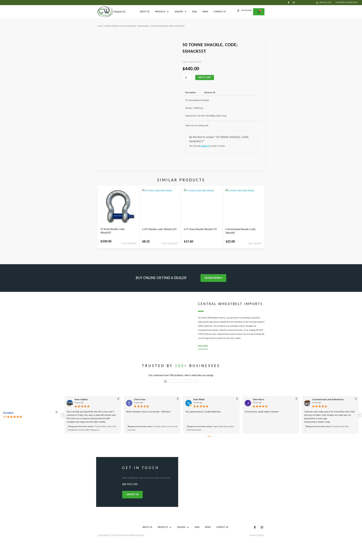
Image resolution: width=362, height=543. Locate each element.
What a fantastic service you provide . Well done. (148, 411)
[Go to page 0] (206, 436)
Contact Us (220, 12)
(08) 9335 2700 (129, 484)
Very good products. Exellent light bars (203, 411)
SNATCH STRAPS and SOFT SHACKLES (120, 26)
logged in (205, 146)
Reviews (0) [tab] (209, 93)
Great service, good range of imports (262, 411)
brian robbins (81, 399)
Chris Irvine (139, 399)
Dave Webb (198, 399)
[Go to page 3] (213, 436)
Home (100, 26)
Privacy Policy (257, 535)
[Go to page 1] (209, 436)
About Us (144, 12)
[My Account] (238, 10)
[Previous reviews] (63, 415)
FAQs (194, 12)
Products (160, 12)
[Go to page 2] (211, 436)
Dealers (179, 12)
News (205, 12)
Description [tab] (190, 93)
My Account (246, 10)
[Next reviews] (359, 415)
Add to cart (204, 77)
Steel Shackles (143, 26)
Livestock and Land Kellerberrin (328, 399)
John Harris (258, 399)
